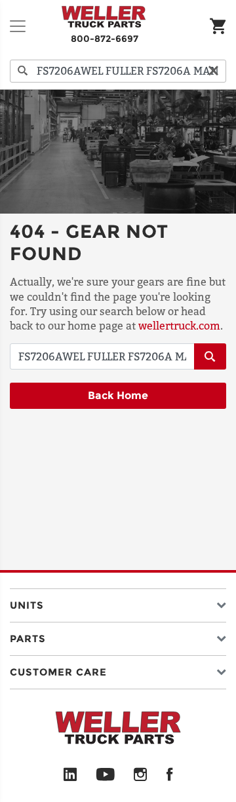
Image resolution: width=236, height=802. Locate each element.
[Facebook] (169, 775)
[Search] (23, 71)
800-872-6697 (104, 39)
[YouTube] (105, 775)
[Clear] (213, 71)
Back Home (118, 395)
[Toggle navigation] (17, 26)
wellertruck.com (179, 325)
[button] (118, 602)
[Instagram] (141, 775)
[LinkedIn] (70, 775)
